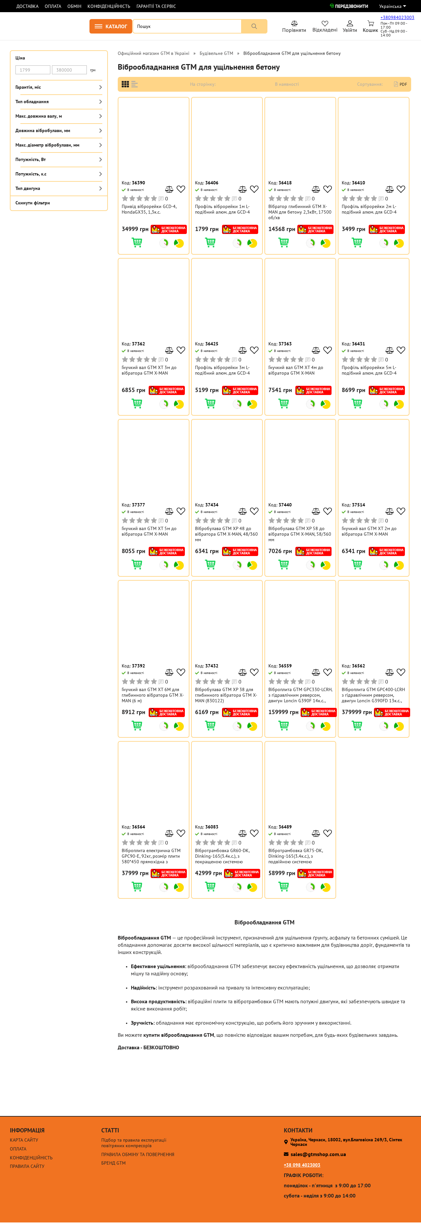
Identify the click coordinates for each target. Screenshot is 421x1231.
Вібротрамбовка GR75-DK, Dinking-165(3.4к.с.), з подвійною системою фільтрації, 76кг (295, 856)
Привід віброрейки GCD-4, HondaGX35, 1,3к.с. (149, 209)
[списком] (134, 84)
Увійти (350, 28)
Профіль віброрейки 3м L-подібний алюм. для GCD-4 (222, 370)
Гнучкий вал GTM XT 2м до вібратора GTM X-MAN (369, 531)
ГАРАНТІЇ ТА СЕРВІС (156, 6)
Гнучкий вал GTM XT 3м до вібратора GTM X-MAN (149, 370)
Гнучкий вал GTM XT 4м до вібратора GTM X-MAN (295, 370)
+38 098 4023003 (302, 1165)
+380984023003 (397, 17)
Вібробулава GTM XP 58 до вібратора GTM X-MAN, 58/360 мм (299, 534)
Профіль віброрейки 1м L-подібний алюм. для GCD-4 (222, 209)
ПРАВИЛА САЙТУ (27, 1166)
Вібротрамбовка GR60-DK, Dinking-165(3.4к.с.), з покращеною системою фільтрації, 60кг (222, 856)
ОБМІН (74, 6)
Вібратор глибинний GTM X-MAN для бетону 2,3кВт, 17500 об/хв (300, 212)
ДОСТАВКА (27, 6)
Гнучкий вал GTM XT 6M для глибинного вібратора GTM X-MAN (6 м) (153, 695)
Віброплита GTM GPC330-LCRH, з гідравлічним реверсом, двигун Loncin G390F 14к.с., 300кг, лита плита (300, 695)
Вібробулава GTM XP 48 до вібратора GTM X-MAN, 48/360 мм (226, 534)
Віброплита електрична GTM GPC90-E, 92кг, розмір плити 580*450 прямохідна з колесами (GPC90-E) (151, 856)
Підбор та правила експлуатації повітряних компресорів (133, 1143)
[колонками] (125, 84)
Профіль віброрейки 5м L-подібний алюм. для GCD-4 (369, 370)
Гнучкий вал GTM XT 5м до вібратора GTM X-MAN (149, 531)
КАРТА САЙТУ (24, 1140)
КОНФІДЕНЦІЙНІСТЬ (108, 6)
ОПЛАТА (53, 6)
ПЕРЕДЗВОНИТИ (351, 6)
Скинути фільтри (32, 202)
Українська (390, 6)
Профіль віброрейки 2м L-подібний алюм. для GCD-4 (369, 209)
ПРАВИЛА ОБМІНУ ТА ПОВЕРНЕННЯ (137, 1154)
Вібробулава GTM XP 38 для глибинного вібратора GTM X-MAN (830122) (226, 695)
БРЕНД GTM (113, 1163)
